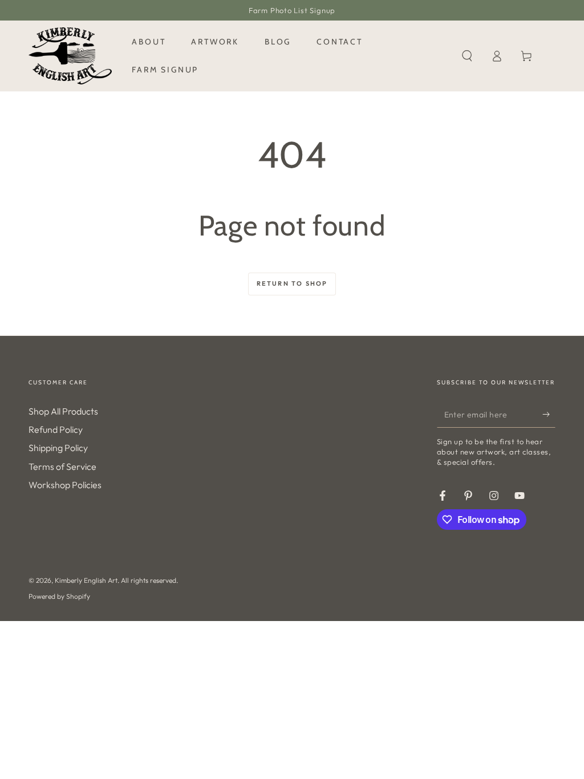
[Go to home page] (70, 55)
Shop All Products (63, 411)
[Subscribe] (548, 414)
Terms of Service (62, 466)
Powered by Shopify (59, 596)
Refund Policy (56, 429)
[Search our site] (467, 55)
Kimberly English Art (86, 580)
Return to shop (292, 283)
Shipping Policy (58, 447)
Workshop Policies (65, 484)
